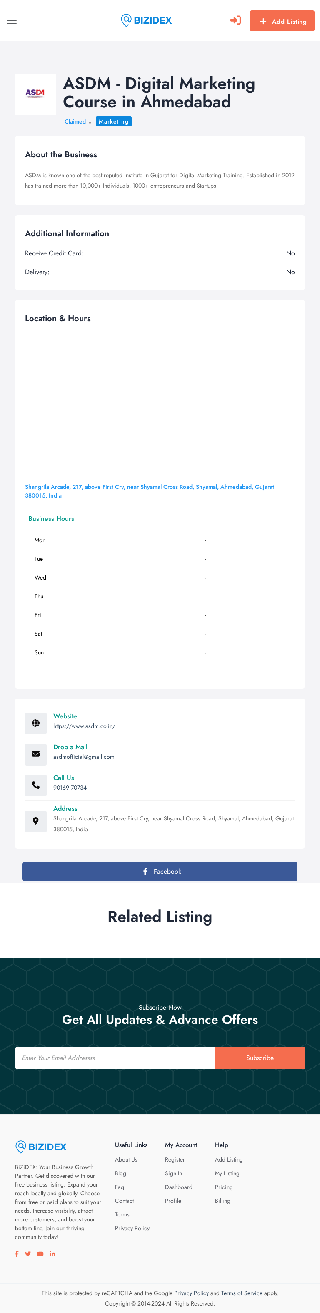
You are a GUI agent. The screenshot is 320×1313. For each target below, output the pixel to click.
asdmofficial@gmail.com (84, 757)
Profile (173, 1201)
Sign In (173, 1173)
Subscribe (260, 1058)
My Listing (227, 1173)
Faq (119, 1187)
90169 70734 (70, 787)
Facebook (166, 871)
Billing (222, 1201)
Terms (122, 1214)
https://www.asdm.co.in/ (84, 726)
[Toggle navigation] (11, 20)
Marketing (114, 121)
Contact (124, 1201)
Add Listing (289, 21)
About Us (126, 1159)
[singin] (235, 20)
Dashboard (178, 1187)
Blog (120, 1173)
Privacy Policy (132, 1228)
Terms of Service (241, 1293)
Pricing (224, 1187)
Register (175, 1159)
